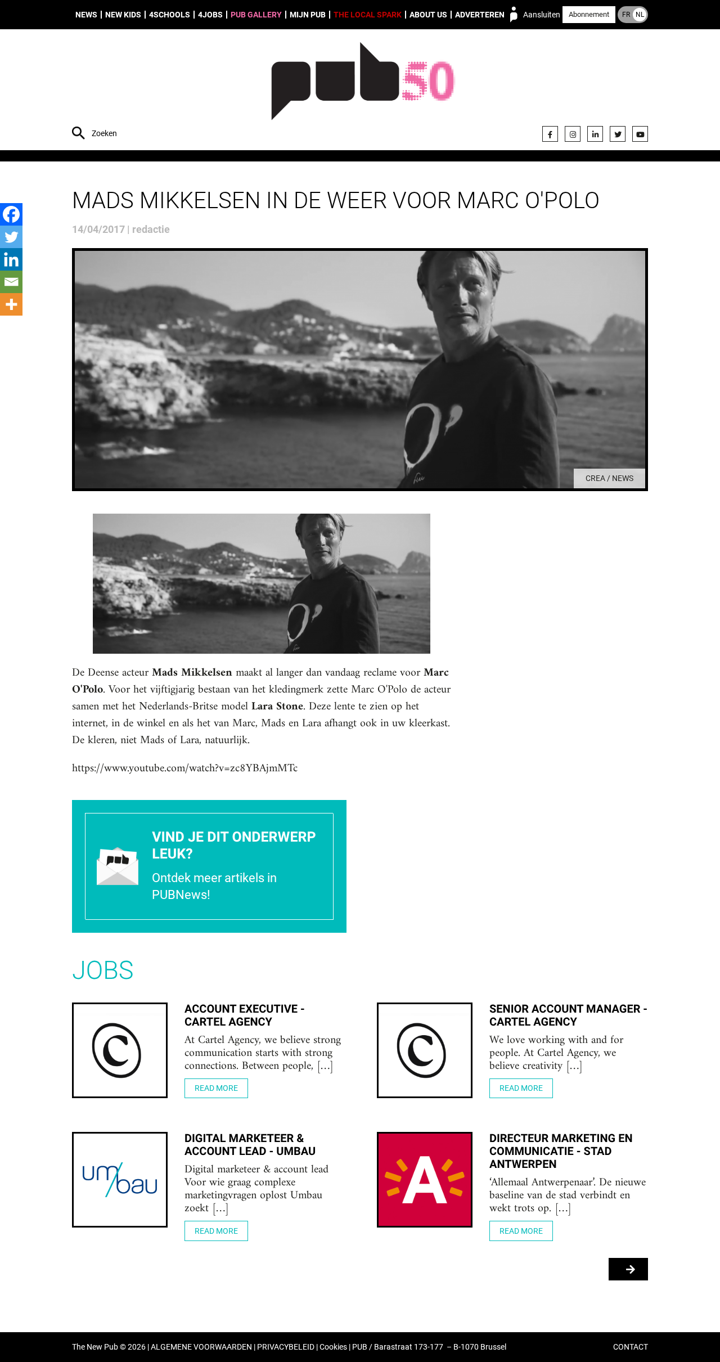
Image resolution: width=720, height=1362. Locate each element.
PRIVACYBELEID (285, 1347)
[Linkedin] (11, 259)
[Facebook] (550, 134)
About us (428, 15)
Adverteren (480, 15)
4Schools (169, 15)
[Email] (11, 282)
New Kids (123, 15)
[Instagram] (572, 134)
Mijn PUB (308, 15)
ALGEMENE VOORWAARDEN (201, 1347)
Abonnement (589, 14)
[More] (11, 304)
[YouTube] (640, 134)
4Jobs (210, 15)
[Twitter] (618, 134)
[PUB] (363, 91)
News (86, 15)
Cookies (333, 1347)
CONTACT (630, 1347)
